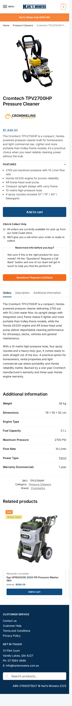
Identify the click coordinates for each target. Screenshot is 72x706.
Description (22, 292)
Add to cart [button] (34, 591)
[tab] (7, 292)
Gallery (7, 292)
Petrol (62, 458)
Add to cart (34, 212)
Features (9, 164)
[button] (63, 6)
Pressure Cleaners (23, 25)
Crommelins (38, 488)
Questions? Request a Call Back (35, 277)
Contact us (10, 620)
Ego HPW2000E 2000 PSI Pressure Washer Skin (33, 579)
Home (6, 25)
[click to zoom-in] (34, 61)
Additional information (47, 292)
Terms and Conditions (16, 630)
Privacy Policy (12, 635)
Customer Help (12, 625)
